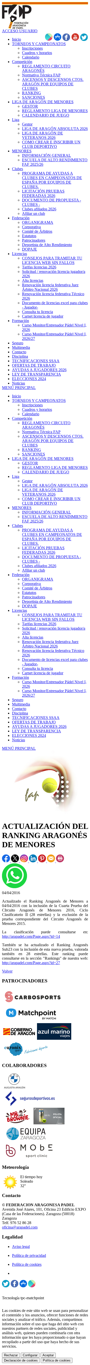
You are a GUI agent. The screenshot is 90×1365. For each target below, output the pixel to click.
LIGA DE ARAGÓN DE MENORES (43, 458)
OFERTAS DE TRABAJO (34, 722)
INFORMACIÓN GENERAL (46, 512)
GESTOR (30, 463)
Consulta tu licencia (37, 668)
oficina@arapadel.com (20, 1227)
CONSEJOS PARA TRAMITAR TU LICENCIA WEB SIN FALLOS (52, 617)
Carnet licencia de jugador (42, 673)
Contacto (19, 709)
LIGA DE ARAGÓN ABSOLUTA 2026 (55, 485)
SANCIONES (33, 454)
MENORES (22, 508)
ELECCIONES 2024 (29, 735)
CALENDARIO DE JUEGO (45, 472)
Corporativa (31, 584)
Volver (7, 971)
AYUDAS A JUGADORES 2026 (39, 726)
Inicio (16, 396)
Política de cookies (27, 1264)
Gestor (27, 481)
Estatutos (29, 592)
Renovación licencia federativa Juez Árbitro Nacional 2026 (50, 644)
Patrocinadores (33, 597)
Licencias (19, 610)
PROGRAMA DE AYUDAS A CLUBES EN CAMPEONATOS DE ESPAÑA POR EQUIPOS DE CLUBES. (52, 537)
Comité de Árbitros (37, 588)
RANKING (31, 450)
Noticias (18, 740)
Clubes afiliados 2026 (39, 566)
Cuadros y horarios (37, 409)
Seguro (17, 700)
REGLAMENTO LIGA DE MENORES (55, 467)
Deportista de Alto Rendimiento (47, 601)
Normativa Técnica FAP (41, 432)
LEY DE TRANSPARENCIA (36, 731)
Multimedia (21, 704)
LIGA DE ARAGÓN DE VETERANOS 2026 (42, 492)
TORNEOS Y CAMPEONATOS (39, 400)
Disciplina (20, 713)
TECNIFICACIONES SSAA (36, 717)
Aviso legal (21, 1246)
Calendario (30, 414)
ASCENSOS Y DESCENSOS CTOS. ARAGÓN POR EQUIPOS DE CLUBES (53, 440)
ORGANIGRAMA (37, 579)
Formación (20, 677)
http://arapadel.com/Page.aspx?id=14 (31, 936)
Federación (21, 575)
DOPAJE (29, 606)
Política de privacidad (29, 1255)
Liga (15, 476)
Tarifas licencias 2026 (39, 624)
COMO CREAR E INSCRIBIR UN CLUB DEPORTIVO (51, 501)
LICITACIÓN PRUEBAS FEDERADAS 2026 (43, 550)
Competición (22, 418)
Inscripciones (32, 405)
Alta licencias (32, 637)
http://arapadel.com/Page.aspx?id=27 (31, 963)
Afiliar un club (33, 570)
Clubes (17, 525)
